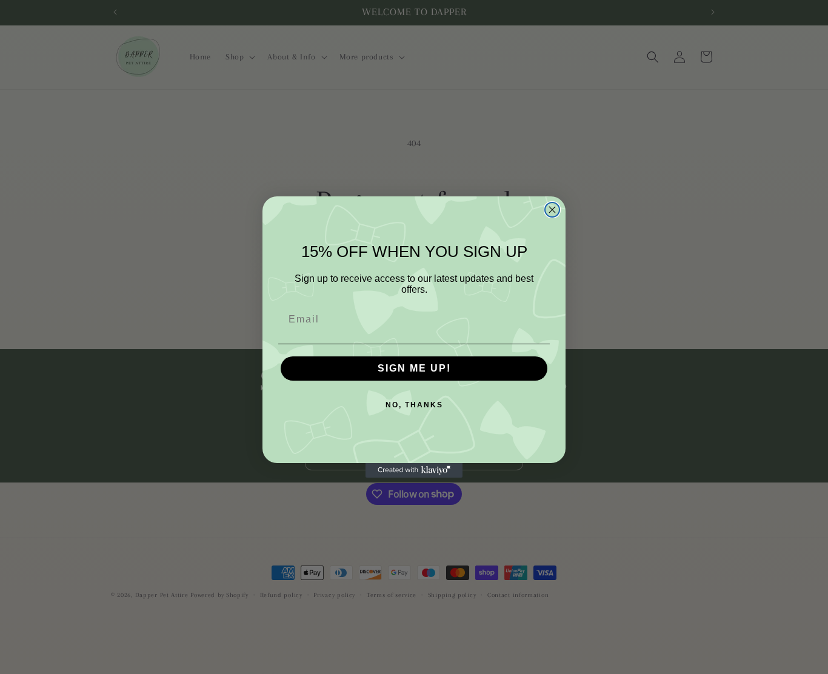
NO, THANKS (414, 405)
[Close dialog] (552, 209)
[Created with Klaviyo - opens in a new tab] (414, 470)
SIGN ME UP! (414, 368)
